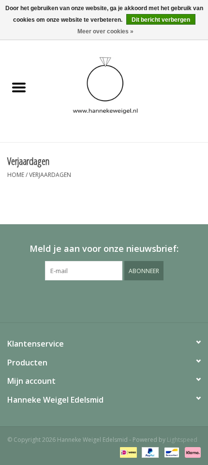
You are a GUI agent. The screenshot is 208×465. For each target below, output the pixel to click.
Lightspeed (182, 440)
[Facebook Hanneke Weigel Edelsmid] (86, 300)
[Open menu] (19, 87)
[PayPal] (149, 452)
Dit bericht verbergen (161, 19)
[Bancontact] (170, 452)
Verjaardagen (50, 175)
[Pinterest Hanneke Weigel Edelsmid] (104, 300)
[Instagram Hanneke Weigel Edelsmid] (121, 300)
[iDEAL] (127, 452)
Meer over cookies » (105, 31)
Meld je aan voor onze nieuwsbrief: (104, 249)
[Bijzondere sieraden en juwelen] (123, 87)
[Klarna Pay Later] (191, 452)
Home (15, 175)
